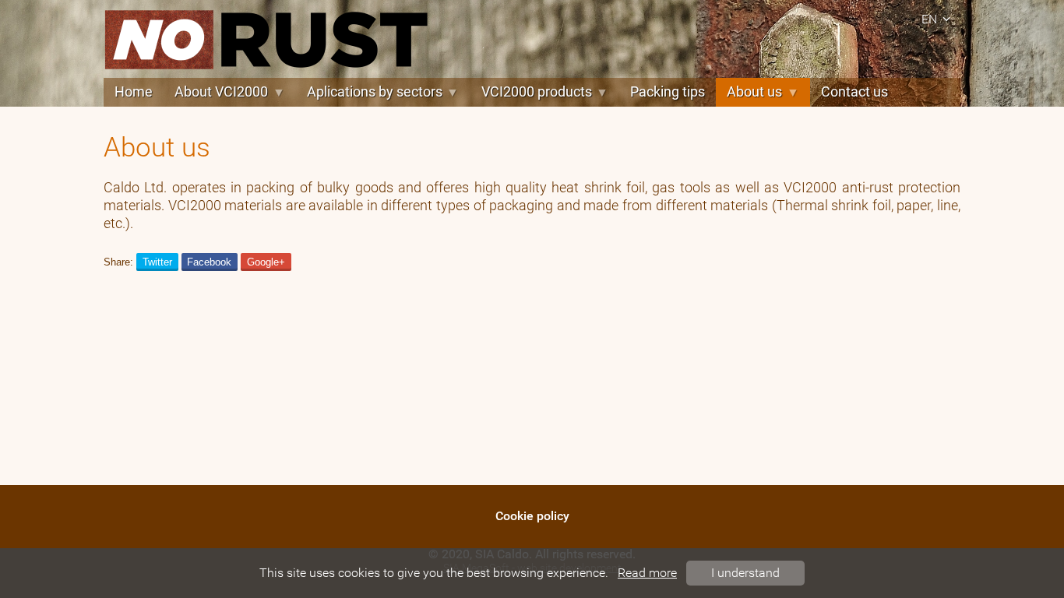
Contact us (854, 92)
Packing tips (667, 92)
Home (134, 92)
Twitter (157, 262)
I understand (745, 572)
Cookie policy (532, 515)
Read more (647, 572)
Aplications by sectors (374, 92)
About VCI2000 (221, 92)
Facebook (209, 262)
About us (754, 92)
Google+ (266, 262)
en (929, 19)
